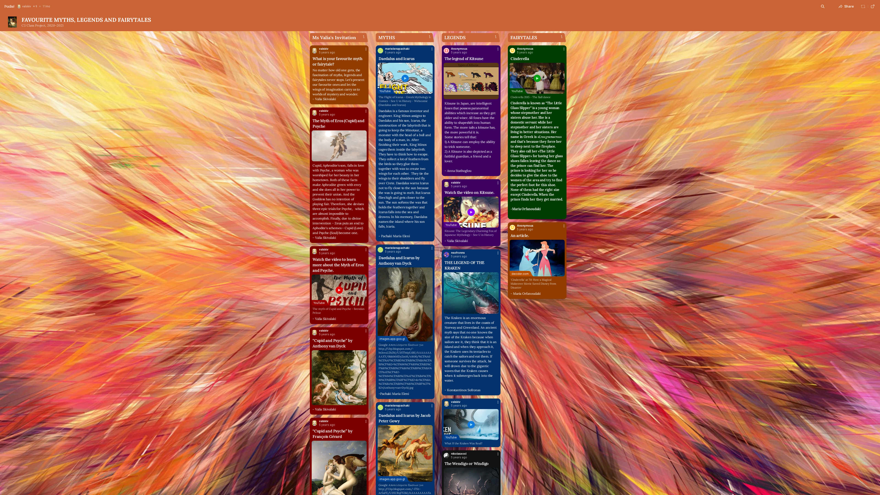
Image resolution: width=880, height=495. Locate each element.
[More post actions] (365, 49)
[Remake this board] (863, 6)
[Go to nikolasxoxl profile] (446, 455)
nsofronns (458, 252)
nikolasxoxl (458, 453)
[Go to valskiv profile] (314, 50)
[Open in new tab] (872, 6)
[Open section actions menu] (363, 36)
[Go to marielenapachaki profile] (380, 50)
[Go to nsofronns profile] (446, 254)
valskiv (323, 48)
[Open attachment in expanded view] (339, 145)
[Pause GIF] (363, 157)
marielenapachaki (397, 48)
